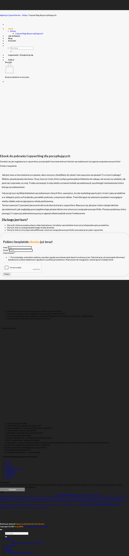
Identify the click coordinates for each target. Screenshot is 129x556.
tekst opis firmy (58, 504)
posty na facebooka (122, 501)
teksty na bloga (78, 504)
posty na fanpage (5, 504)
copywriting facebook (107, 496)
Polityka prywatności (14, 468)
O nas (7, 461)
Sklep (7, 538)
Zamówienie (10, 473)
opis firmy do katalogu (66, 501)
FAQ (7, 463)
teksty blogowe (68, 504)
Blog (7, 548)
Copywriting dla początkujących (29, 543)
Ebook (13, 541)
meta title (57, 501)
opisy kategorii (84, 501)
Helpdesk (29, 524)
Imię (5, 247)
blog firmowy (52, 496)
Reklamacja (10, 475)
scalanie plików (15, 504)
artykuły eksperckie (27, 496)
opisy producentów (95, 501)
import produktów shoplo (104, 499)
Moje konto (10, 470)
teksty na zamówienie (96, 504)
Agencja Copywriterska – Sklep (13, 15)
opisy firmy (77, 501)
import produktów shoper (89, 499)
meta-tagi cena (37, 501)
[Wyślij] (6, 536)
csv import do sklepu (10, 499)
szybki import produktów (28, 504)
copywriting (66, 495)
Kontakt (8, 478)
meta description (48, 501)
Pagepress (19, 524)
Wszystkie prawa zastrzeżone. (31, 527)
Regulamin (9, 466)
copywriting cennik (88, 495)
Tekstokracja (39, 524)
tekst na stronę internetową (45, 504)
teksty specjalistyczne (17, 508)
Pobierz (7, 274)
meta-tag (23, 501)
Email (6, 250)
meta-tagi (29, 501)
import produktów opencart (54, 499)
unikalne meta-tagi (30, 508)
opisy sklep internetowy (109, 501)
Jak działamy (11, 545)
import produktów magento (37, 499)
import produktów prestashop (72, 499)
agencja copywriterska (10, 496)
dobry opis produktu (22, 499)
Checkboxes (9, 253)
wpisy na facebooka (43, 508)
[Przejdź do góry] (1, 529)
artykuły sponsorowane (41, 496)
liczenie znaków (15, 501)
